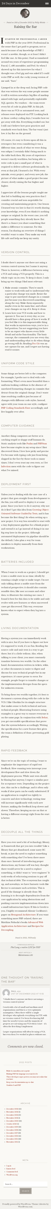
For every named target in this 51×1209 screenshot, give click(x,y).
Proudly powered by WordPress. (16, 1204)
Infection (6, 466)
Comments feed (12, 1172)
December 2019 (12, 1127)
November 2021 (12, 1118)
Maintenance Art (25, 954)
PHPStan (42, 443)
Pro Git (36, 343)
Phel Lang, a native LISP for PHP (25, 946)
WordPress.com (25, 1207)
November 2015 (12, 1142)
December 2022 (12, 1109)
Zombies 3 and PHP (13, 1085)
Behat (45, 717)
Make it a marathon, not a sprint (18, 1071)
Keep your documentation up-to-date (20, 1082)
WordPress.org (12, 1175)
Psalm (30, 443)
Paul (13, 991)
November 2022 (12, 1112)
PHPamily (32, 938)
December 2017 (12, 1133)
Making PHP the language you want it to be (22, 1074)
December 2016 (12, 1136)
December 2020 (12, 1121)
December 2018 (12, 1130)
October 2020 (11, 1124)
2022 (25, 938)
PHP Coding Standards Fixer (15, 408)
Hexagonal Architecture (23, 914)
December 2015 (12, 1139)
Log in (8, 1166)
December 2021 (12, 1115)
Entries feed (10, 1169)
